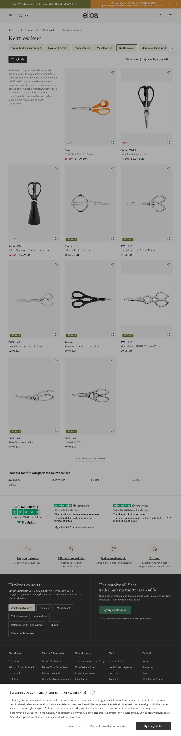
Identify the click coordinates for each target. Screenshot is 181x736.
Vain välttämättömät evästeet (108, 726)
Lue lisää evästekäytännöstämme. (60, 717)
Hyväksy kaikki (153, 726)
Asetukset (75, 726)
